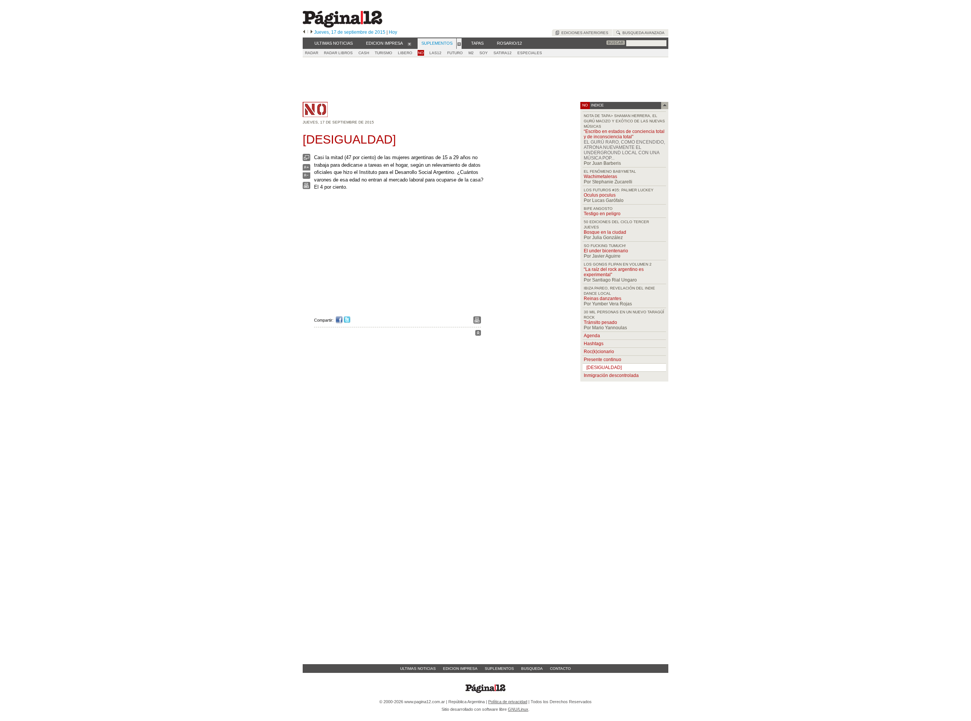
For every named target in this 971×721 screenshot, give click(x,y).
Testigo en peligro (602, 213)
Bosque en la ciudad (605, 232)
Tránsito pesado (600, 322)
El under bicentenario (606, 250)
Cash (363, 53)
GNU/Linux (518, 709)
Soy (483, 53)
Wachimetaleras (600, 176)
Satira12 (502, 53)
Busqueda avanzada (642, 33)
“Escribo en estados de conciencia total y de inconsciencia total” (624, 134)
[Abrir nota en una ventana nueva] (306, 159)
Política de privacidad (507, 701)
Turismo (383, 53)
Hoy (393, 32)
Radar (311, 53)
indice (597, 105)
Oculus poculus (600, 195)
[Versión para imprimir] (306, 187)
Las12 (435, 53)
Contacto (560, 668)
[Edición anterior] (304, 32)
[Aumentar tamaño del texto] (306, 169)
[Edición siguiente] (311, 32)
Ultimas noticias (418, 668)
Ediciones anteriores (583, 33)
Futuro (455, 53)
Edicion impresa (460, 668)
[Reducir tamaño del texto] (306, 177)
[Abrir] (409, 43)
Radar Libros (338, 53)
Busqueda (532, 668)
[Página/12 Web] (342, 26)
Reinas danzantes (602, 298)
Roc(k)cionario (599, 351)
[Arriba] (478, 334)
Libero (405, 53)
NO (421, 53)
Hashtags (593, 343)
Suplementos (499, 668)
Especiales (529, 53)
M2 (471, 53)
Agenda (592, 335)
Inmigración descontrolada (611, 375)
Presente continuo (602, 359)
